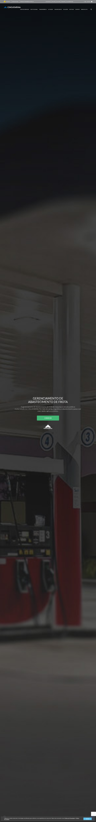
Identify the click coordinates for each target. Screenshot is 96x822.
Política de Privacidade (70, 818)
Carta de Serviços (24, 9)
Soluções (65, 9)
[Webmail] (91, 1)
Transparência (43, 9)
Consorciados (58, 9)
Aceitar (87, 818)
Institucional (34, 9)
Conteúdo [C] (48, 1)
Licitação (50, 9)
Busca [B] (58, 1)
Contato (77, 9)
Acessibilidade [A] (69, 1)
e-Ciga (85, 1)
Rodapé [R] (63, 1)
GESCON (88, 1)
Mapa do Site (84, 9)
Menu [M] (53, 1)
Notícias (71, 9)
